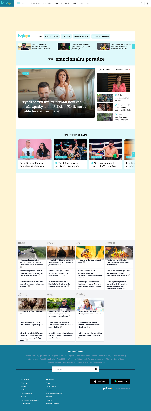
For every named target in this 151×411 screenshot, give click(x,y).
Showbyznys (35, 3)
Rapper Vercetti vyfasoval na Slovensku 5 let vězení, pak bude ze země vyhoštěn (61, 325)
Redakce (49, 400)
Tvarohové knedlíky (69, 362)
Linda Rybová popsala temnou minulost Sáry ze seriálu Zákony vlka (122, 118)
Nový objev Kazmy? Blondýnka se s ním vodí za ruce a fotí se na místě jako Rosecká (61, 335)
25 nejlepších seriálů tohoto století (32, 311)
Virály (56, 3)
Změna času (80, 356)
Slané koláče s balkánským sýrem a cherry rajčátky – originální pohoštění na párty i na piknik (119, 273)
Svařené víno (71, 359)
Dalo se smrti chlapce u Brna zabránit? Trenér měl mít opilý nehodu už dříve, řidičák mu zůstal (31, 262)
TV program (69, 356)
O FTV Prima (25, 379)
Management (50, 379)
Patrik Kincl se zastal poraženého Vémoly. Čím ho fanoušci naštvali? (69, 165)
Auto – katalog (32, 359)
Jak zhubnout (30, 356)
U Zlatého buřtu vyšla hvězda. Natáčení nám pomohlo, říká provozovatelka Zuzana (59, 273)
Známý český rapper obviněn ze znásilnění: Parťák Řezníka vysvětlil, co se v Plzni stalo (42, 47)
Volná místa (24, 383)
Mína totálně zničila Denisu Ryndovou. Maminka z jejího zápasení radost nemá (121, 47)
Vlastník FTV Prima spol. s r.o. (30, 400)
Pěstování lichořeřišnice (115, 359)
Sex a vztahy (65, 3)
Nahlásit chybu (25, 403)
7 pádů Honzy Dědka (47, 359)
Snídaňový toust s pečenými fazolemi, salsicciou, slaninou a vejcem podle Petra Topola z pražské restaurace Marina (117, 285)
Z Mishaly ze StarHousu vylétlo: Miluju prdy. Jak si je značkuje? (81, 46)
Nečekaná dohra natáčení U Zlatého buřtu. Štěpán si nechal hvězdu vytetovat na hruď (60, 284)
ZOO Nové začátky (119, 356)
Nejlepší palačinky (85, 362)
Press (48, 383)
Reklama (23, 386)
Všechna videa (122, 69)
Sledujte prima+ (86, 3)
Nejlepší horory (57, 356)
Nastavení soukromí (52, 403)
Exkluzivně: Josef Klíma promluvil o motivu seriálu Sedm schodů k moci (123, 109)
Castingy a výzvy (51, 386)
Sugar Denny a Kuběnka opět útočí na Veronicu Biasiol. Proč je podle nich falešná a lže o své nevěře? (33, 164)
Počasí (94, 356)
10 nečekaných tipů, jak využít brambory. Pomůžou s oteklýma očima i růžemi (89, 325)
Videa (75, 3)
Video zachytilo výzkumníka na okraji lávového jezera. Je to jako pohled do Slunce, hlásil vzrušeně (89, 284)
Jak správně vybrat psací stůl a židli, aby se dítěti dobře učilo (88, 313)
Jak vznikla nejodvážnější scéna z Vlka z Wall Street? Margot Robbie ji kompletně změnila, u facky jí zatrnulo (31, 336)
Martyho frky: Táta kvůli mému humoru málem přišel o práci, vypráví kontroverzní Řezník (59, 314)
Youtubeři (47, 3)
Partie (88, 356)
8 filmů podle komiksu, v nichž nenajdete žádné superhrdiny (30, 324)
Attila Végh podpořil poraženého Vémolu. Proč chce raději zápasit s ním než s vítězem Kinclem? (103, 165)
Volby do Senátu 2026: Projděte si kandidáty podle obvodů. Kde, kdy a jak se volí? (32, 284)
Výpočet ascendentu (53, 362)
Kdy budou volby (105, 356)
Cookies (23, 397)
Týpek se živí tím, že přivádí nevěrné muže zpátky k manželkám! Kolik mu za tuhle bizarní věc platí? (54, 106)
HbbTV (23, 390)
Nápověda (49, 397)
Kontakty (49, 390)
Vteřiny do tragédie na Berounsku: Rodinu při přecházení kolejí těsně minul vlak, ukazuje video (31, 273)
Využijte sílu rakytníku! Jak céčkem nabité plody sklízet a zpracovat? (90, 334)
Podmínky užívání (26, 393)
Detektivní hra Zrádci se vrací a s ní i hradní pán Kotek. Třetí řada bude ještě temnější (61, 262)
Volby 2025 (61, 359)
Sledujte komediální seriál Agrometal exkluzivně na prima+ (122, 100)
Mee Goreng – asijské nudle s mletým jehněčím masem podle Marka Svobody (118, 262)
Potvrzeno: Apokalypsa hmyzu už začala (89, 261)
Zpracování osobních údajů (54, 393)
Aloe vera (100, 359)
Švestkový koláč (99, 362)
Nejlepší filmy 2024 (43, 356)
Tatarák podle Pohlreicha (86, 359)
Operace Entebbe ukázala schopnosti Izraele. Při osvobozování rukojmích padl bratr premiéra (90, 274)
